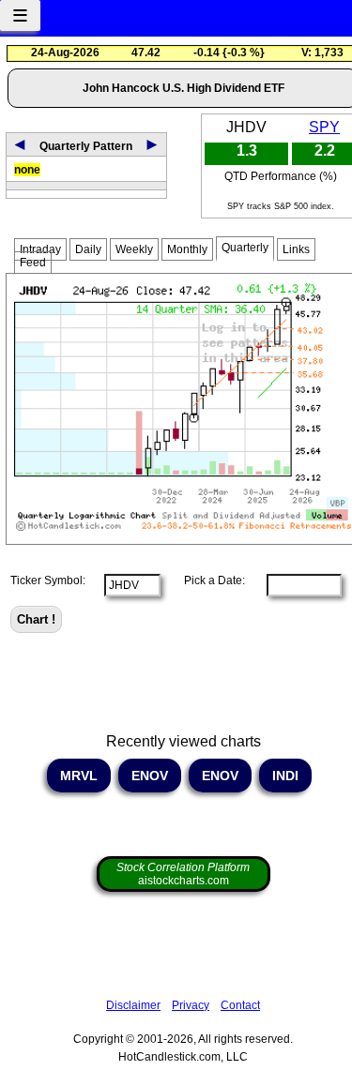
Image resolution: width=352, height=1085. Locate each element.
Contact (240, 1005)
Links (296, 249)
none (27, 169)
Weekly (134, 249)
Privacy (190, 1005)
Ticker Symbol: (47, 580)
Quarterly (245, 247)
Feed (33, 262)
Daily (88, 249)
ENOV (150, 775)
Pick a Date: (209, 580)
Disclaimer (133, 1005)
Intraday (40, 249)
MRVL (78, 775)
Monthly (187, 249)
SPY (324, 127)
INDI (285, 775)
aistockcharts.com (183, 874)
